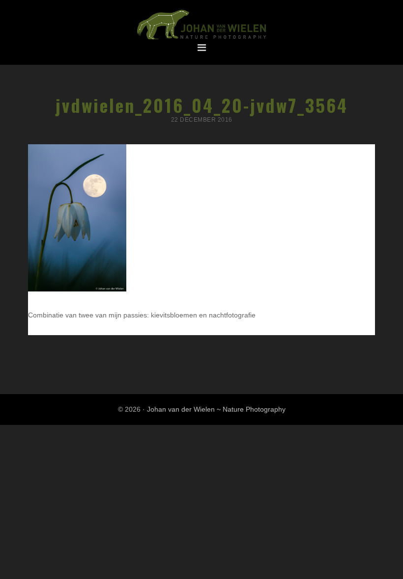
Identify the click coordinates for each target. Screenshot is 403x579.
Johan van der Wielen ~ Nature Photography (201, 25)
